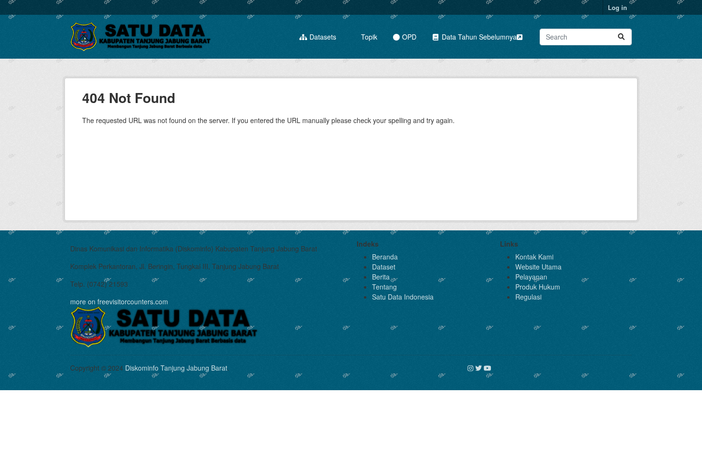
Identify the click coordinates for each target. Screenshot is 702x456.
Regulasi (528, 296)
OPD (408, 36)
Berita (381, 276)
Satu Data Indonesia (403, 296)
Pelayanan (531, 276)
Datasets (322, 36)
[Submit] (621, 37)
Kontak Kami (534, 256)
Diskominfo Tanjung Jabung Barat (176, 368)
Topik (368, 36)
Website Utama (538, 266)
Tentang (384, 286)
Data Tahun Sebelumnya (478, 36)
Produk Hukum (537, 286)
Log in (617, 7)
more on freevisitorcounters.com (119, 301)
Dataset (383, 266)
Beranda (385, 256)
